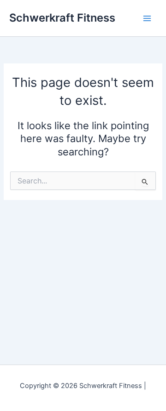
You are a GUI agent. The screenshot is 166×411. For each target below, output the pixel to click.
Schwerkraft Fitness (62, 17)
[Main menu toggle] (147, 18)
